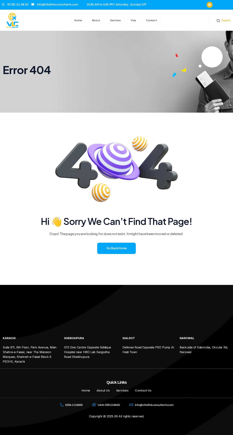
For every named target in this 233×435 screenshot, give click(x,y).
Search (226, 20)
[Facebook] (210, 5)
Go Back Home (116, 248)
